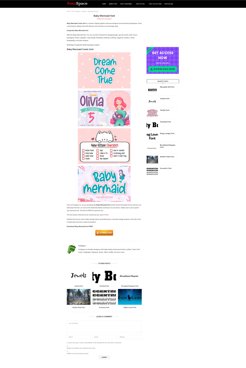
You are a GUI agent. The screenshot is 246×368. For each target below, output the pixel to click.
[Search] (178, 4)
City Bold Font (104, 286)
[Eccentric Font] (104, 297)
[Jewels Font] (79, 275)
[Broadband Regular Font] (130, 275)
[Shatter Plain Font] (79, 297)
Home (104, 4)
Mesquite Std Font (167, 87)
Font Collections (155, 4)
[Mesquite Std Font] (152, 90)
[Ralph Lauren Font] (130, 297)
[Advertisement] (163, 27)
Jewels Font (78, 286)
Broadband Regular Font (129, 286)
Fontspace (108, 19)
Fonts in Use (168, 4)
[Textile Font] (152, 113)
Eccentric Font (104, 307)
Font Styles (140, 4)
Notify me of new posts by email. (78, 353)
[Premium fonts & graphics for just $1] (163, 48)
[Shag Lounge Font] (152, 136)
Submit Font (113, 4)
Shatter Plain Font (78, 307)
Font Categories (126, 4)
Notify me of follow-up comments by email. (81, 348)
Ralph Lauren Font (130, 307)
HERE (106, 215)
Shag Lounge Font (167, 133)
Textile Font (164, 110)
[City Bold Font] (104, 275)
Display (84, 11)
